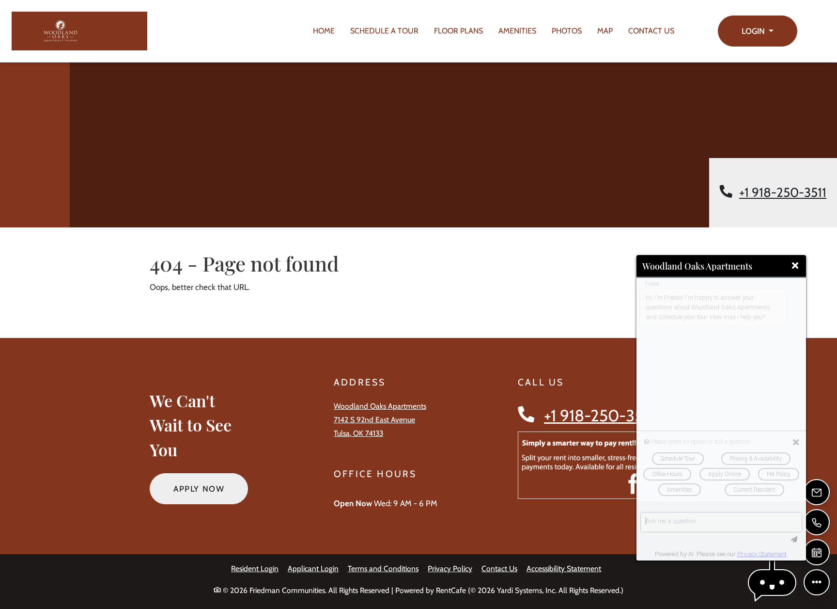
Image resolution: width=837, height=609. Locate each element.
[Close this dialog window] (795, 266)
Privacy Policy (450, 568)
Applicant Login (313, 568)
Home (324, 30)
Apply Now (210, 488)
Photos (567, 30)
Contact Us (651, 30)
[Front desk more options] (817, 582)
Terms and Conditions (383, 568)
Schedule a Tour (384, 30)
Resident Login (255, 568)
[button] (757, 31)
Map (605, 30)
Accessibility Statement (564, 568)
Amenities (517, 30)
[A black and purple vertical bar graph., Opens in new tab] (600, 465)
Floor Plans (458, 30)
